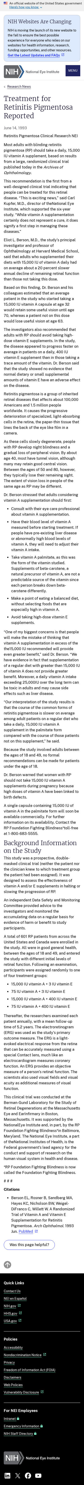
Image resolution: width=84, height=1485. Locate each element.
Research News (19, 86)
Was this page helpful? (29, 1245)
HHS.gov (10, 1313)
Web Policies (13, 1385)
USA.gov (10, 1321)
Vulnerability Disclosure (21, 1392)
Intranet (10, 1419)
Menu (72, 70)
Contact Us (12, 1291)
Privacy (9, 1362)
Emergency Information (22, 1426)
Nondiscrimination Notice (23, 1355)
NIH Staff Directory (19, 1434)
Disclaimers (12, 1377)
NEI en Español (15, 1298)
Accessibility (13, 1347)
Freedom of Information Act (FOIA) (29, 1370)
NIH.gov (10, 1306)
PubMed (26, 1231)
